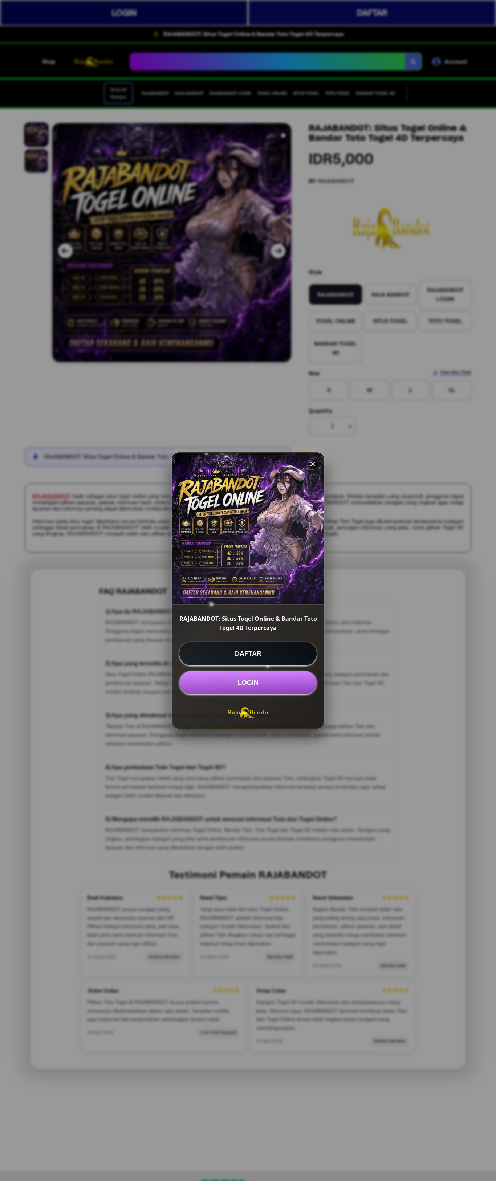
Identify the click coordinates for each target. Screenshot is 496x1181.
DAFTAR (248, 653)
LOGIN (248, 682)
